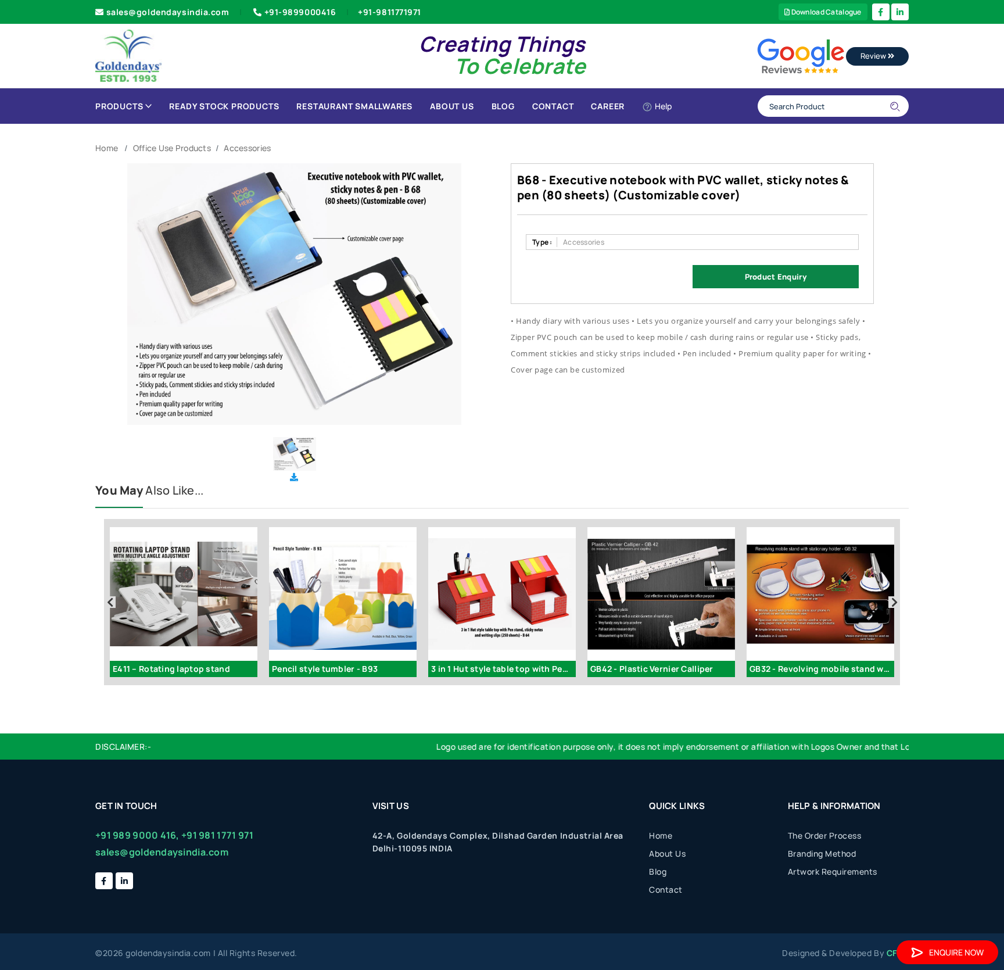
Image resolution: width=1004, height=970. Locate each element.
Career (608, 106)
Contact (553, 106)
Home (106, 147)
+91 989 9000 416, (137, 835)
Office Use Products (172, 147)
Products (119, 106)
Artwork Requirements (832, 871)
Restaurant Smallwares (354, 106)
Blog (503, 106)
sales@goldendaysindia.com (168, 11)
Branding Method (822, 853)
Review (874, 56)
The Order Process (825, 835)
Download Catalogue (825, 12)
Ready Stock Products (224, 106)
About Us (452, 106)
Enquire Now (956, 952)
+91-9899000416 (300, 11)
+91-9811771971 (389, 11)
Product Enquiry (775, 276)
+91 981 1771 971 (217, 835)
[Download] (294, 476)
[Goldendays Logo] (128, 54)
